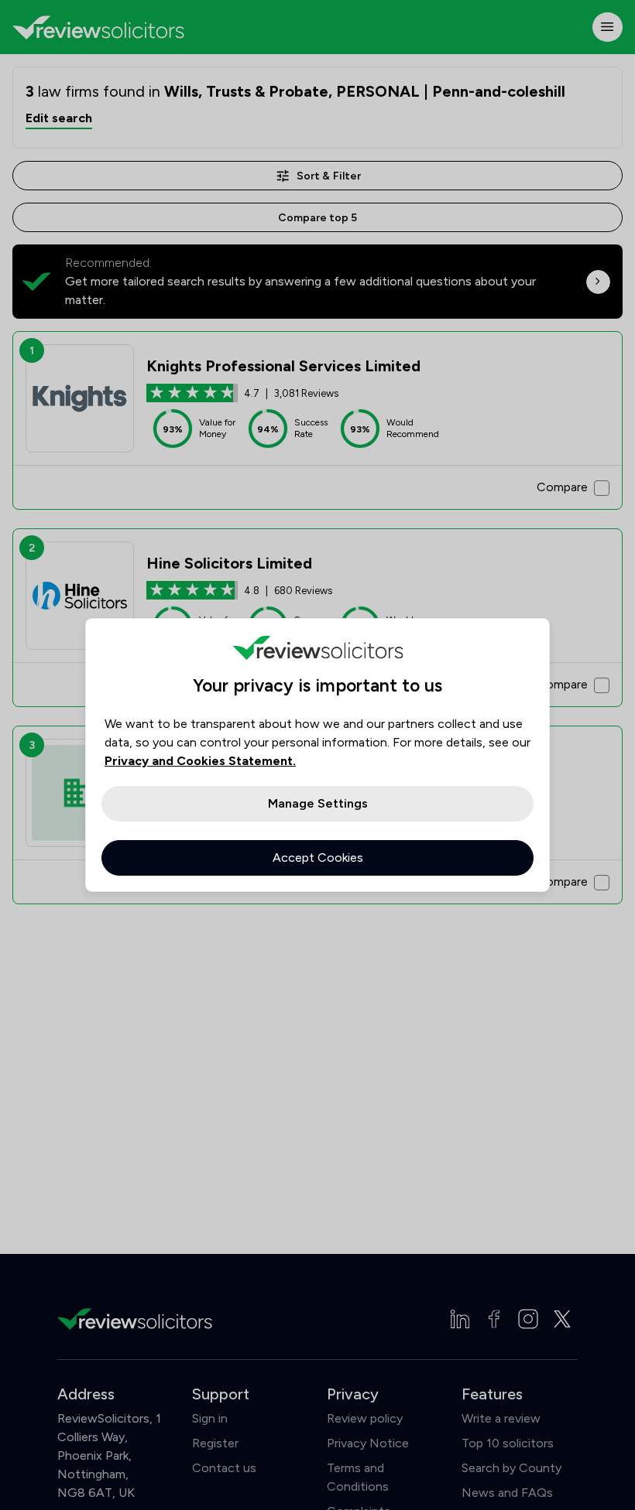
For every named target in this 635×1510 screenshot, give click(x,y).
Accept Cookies (318, 857)
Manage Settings (318, 803)
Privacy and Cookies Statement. (200, 760)
